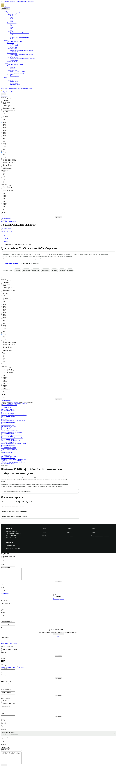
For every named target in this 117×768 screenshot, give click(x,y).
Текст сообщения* (6, 567)
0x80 (4, 141)
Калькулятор (20, 88)
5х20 (4, 156)
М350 (11, 20)
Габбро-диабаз (6, 102)
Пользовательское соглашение (100, 536)
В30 (11, 30)
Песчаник (5, 114)
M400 (4, 130)
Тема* (2, 555)
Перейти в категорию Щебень (15, 41)
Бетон (5, 11)
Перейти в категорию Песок (14, 78)
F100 (4, 171)
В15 (11, 24)
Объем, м (3, 652)
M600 (4, 133)
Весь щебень (17, 270)
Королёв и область (29, 1)
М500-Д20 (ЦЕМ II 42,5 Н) (17, 71)
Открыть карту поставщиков (30, 263)
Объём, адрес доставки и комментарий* (11, 750)
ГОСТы (44, 536)
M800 (4, 135)
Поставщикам (13, 2)
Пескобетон (10, 31)
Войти (12, 91)
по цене (17, 403)
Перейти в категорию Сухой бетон (19, 37)
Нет (4, 215)
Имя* (2, 558)
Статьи (93, 532)
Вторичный (6, 100)
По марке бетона (11, 14)
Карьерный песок (15, 84)
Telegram (17, 548)
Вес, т (2, 713)
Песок (5, 77)
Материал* (4, 729)
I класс (4, 209)
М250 (11, 17)
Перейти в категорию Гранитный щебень (21, 54)
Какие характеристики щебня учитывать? (14, 511)
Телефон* (3, 612)
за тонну (16, 402)
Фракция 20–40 (35, 270)
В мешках (13, 68)
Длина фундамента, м (6, 689)
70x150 (4, 157)
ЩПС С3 (5, 196)
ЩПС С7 (5, 203)
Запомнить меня (59, 595)
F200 (4, 176)
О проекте (70, 536)
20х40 (4, 144)
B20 (11, 25)
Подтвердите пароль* (6, 621)
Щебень (6, 40)
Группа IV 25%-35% (8, 190)
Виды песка (10, 80)
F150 (4, 175)
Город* (2, 609)
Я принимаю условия (59, 630)
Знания (26, 88)
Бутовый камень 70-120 (9, 162)
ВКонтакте (9, 548)
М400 (11, 21)
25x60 (4, 146)
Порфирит (5, 116)
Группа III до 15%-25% (9, 189)
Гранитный (54, 270)
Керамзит (5, 111)
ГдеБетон (9, 528)
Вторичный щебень (12, 61)
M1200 (4, 124)
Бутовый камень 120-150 (9, 159)
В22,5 (11, 27)
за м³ (12, 402)
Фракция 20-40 (14, 45)
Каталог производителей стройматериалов (12, 1)
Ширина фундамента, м (7, 692)
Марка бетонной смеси (7, 646)
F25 (4, 178)
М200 (11, 15)
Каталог (6, 8)
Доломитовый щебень (9, 108)
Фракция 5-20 (14, 44)
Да (3, 214)
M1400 (4, 125)
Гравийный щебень (12, 48)
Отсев (4, 167)
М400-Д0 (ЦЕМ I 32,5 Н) (17, 73)
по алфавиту (23, 403)
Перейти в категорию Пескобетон (19, 33)
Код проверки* (5, 624)
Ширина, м (4, 675)
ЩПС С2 (5, 195)
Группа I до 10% (7, 185)
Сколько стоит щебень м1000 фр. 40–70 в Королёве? (17, 502)
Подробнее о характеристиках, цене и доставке (17, 491)
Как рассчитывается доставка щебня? (13, 506)
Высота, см (4, 668)
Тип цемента (10, 74)
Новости (69, 532)
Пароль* (3, 618)
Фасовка (9, 66)
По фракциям (10, 43)
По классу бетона (11, 23)
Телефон (3, 564)
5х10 (4, 154)
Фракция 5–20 (26, 270)
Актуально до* (5, 747)
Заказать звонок (5, 2)
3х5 (3, 151)
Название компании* (6, 603)
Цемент (6, 63)
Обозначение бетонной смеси (9, 649)
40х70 (4, 152)
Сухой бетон (10, 35)
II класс (5, 211)
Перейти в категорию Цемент (15, 64)
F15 (4, 173)
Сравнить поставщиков (11, 263)
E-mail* (3, 561)
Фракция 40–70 (45, 270)
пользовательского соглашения (59, 630)
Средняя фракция (7, 168)
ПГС (4, 113)
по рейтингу (11, 403)
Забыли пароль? (5, 593)
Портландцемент (14, 76)
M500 (4, 132)
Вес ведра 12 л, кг (5, 706)
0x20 (4, 138)
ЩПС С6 (5, 201)
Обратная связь (11, 545)
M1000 (4, 122)
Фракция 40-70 (14, 47)
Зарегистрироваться (58, 599)
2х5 (3, 148)
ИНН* (2, 606)
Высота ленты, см (5, 683)
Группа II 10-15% (7, 187)
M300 (4, 129)
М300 (11, 18)
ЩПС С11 (5, 206)
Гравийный (62, 270)
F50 (4, 182)
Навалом (12, 67)
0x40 (4, 140)
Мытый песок (14, 81)
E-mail (2, 587)
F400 (4, 181)
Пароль (3, 590)
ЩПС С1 (5, 193)
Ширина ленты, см (6, 686)
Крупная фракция (7, 164)
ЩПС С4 (5, 198)
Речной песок (14, 83)
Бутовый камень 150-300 (9, 160)
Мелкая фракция (7, 165)
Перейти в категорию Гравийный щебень (21, 50)
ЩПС (4, 119)
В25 (11, 28)
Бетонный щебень (7, 99)
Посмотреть (4, 628)
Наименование (5, 700)
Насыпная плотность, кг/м (8, 703)
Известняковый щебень (13, 57)
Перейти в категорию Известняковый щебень (22, 58)
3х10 (4, 149)
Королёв (5, 91)
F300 (4, 179)
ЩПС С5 (5, 200)
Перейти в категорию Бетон (14, 13)
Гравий (4, 103)
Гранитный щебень (12, 53)
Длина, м (3, 671)
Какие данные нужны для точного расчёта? (14, 516)
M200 (4, 127)
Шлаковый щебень (8, 118)
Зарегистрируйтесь (6, 228)
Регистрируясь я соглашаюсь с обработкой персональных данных (59, 632)
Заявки (30, 88)
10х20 (4, 143)
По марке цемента (12, 70)
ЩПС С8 (5, 204)
